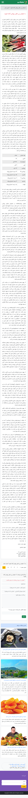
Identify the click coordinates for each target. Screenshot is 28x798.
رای (4, 567)
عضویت (23, 786)
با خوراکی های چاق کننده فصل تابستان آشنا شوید (16, 747)
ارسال (24, 617)
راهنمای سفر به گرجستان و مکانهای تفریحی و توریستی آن (15, 680)
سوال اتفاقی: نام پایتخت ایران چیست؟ (17, 610)
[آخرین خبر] (22, 2)
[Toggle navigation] (3, 2)
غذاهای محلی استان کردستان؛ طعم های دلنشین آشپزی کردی (14, 649)
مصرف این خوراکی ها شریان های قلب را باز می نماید (16, 716)
